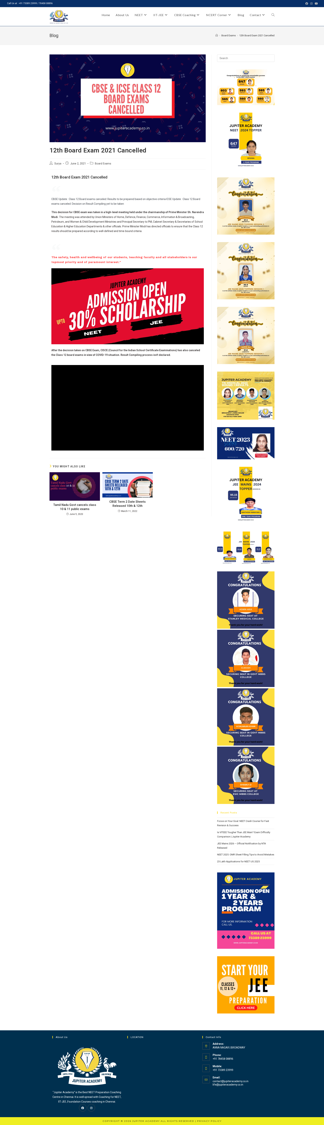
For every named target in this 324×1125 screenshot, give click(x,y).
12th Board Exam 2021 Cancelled (256, 35)
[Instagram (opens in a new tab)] (311, 3)
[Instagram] (91, 1108)
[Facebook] (82, 1108)
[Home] (216, 35)
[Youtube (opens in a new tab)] (316, 3)
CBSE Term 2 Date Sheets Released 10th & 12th (127, 504)
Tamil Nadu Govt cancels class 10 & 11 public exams (74, 507)
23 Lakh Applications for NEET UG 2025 (238, 861)
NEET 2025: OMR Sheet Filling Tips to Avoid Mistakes (245, 854)
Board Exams (103, 163)
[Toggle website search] (273, 14)
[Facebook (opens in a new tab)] (306, 3)
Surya (57, 163)
